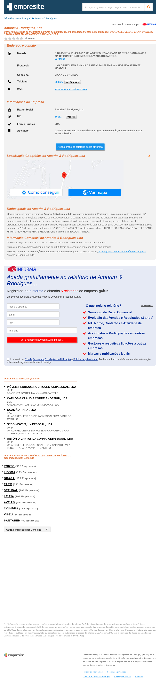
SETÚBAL (11, 490)
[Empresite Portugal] (25, 9)
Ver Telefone (72, 82)
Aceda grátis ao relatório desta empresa (80, 146)
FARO (8, 484)
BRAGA (9, 478)
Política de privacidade (85, 359)
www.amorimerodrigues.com (71, 89)
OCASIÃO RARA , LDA (21, 409)
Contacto (139, 677)
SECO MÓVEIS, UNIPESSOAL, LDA (29, 424)
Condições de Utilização (58, 359)
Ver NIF (71, 117)
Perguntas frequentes (93, 672)
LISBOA (9, 472)
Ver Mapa (60, 59)
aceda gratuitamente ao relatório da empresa (122, 251)
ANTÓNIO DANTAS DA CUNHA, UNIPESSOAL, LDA (40, 438)
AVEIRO (9, 502)
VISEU (8, 514)
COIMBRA (11, 508)
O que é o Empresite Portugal (96, 677)
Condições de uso (122, 677)
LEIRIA (9, 496)
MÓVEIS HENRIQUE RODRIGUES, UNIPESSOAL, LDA (41, 386)
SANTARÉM (12, 520)
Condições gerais (34, 359)
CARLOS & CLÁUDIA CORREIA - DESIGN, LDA (37, 398)
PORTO (9, 466)
